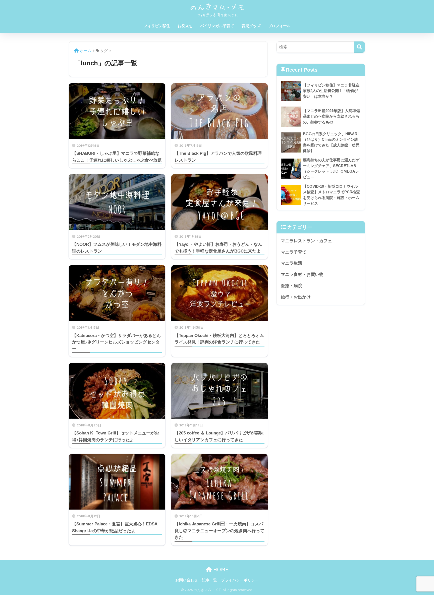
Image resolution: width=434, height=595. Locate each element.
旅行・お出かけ (296, 297)
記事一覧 (209, 580)
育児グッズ (251, 26)
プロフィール (279, 26)
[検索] (359, 47)
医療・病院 (291, 285)
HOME (220, 569)
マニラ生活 (291, 263)
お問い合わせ (186, 580)
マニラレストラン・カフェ (306, 240)
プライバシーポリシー (240, 580)
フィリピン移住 (157, 26)
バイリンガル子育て (217, 26)
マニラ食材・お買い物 (302, 274)
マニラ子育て (293, 252)
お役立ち (185, 26)
